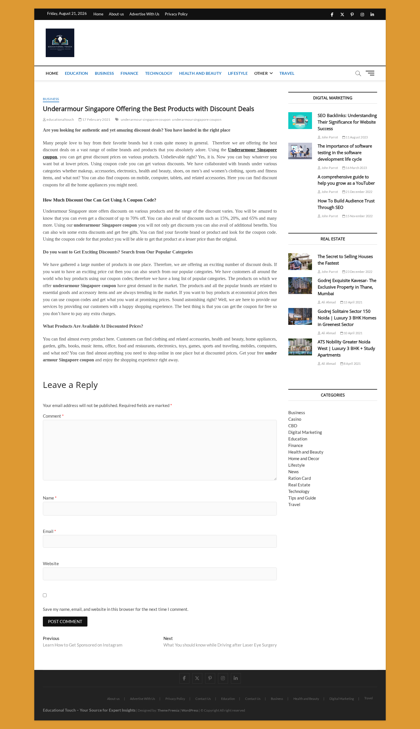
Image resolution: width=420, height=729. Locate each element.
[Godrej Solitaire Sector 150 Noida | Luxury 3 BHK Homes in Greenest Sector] (300, 316)
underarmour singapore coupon (146, 119)
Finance (129, 73)
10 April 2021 (353, 333)
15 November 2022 (359, 216)
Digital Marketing (305, 432)
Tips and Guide (302, 497)
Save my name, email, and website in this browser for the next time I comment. (115, 609)
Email (49, 531)
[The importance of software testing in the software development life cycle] (300, 151)
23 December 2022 (358, 271)
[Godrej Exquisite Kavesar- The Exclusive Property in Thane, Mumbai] (300, 285)
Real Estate (299, 484)
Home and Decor (303, 458)
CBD (292, 425)
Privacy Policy (176, 14)
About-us (116, 14)
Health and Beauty (200, 73)
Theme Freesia (168, 710)
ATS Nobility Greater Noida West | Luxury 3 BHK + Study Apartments (346, 348)
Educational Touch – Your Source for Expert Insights (89, 710)
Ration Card (299, 478)
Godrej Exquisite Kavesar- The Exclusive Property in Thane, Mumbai (347, 286)
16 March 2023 (356, 168)
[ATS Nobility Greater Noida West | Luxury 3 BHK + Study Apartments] (300, 347)
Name (50, 497)
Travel (286, 73)
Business (104, 73)
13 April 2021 (353, 302)
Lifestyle (238, 73)
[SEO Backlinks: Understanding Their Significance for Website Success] (300, 120)
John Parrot (329, 137)
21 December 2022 (358, 192)
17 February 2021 (96, 119)
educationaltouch (60, 119)
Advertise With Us (144, 14)
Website (51, 563)
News (293, 471)
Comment (53, 415)
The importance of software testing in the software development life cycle (345, 152)
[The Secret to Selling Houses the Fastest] (300, 261)
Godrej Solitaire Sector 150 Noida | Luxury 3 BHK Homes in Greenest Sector (347, 317)
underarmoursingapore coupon (196, 119)
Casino (294, 419)
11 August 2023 (356, 137)
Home (98, 14)
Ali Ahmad (328, 302)
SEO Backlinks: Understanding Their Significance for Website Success (347, 121)
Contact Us (203, 698)
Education (76, 73)
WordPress (189, 710)
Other (261, 73)
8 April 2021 (352, 363)
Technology (159, 73)
